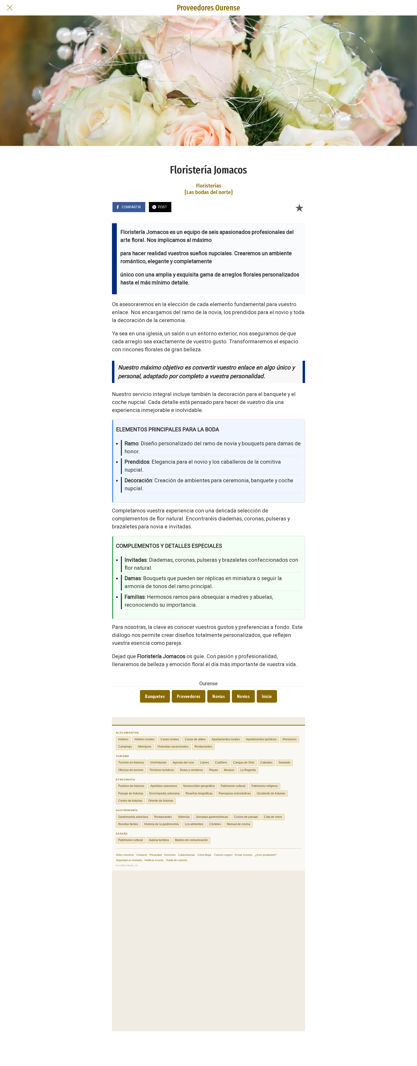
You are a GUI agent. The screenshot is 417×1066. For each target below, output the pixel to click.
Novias (218, 696)
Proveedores (188, 696)
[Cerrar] (10, 8)
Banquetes (155, 696)
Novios (243, 696)
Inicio (267, 696)
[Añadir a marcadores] (299, 207)
